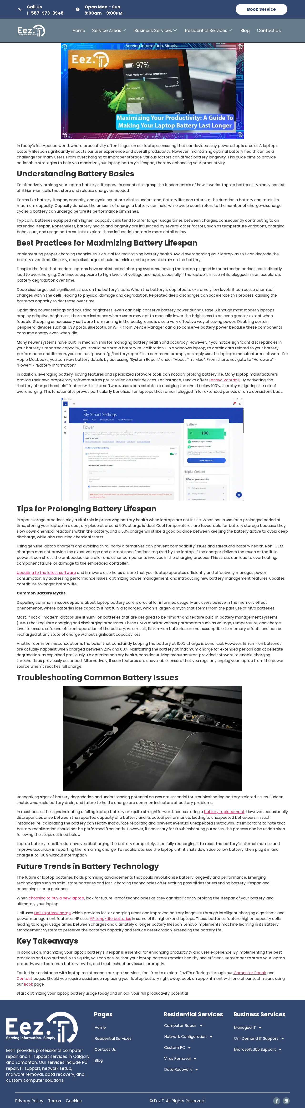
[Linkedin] (286, 1100)
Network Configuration (185, 1036)
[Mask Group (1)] (276, 1100)
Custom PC (174, 1047)
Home (78, 30)
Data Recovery (178, 1069)
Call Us (34, 7)
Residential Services (206, 30)
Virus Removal (177, 1058)
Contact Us (269, 30)
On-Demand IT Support (256, 1038)
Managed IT (245, 1027)
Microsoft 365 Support (255, 1049)
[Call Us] (20, 9)
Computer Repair (180, 1025)
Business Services (153, 30)
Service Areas (106, 30)
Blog (245, 30)
